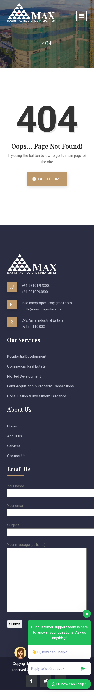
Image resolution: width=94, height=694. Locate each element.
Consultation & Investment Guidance (36, 396)
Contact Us (16, 456)
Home (12, 426)
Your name (15, 486)
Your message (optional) (26, 545)
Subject (13, 525)
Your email (15, 506)
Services (14, 446)
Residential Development (26, 356)
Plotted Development (24, 376)
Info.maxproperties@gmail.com (47, 303)
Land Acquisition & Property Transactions (40, 386)
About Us (14, 436)
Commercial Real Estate (26, 366)
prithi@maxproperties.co (41, 309)
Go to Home (49, 179)
